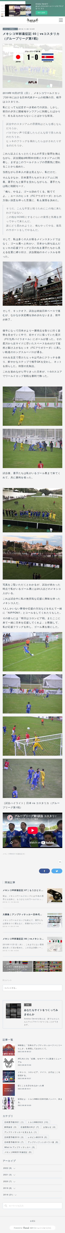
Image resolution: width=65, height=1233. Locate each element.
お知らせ (49, 1127)
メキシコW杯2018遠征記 (10, 29)
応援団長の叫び (30, 1127)
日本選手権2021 (14, 1122)
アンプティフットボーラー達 (43, 1142)
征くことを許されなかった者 (31, 1085)
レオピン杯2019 (37, 1137)
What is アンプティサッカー (19, 1147)
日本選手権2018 (14, 1142)
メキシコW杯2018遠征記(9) (14, 854)
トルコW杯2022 (38, 1122)
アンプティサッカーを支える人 (20, 1132)
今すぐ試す (41, 12)
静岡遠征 (10, 1127)
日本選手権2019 (14, 1137)
